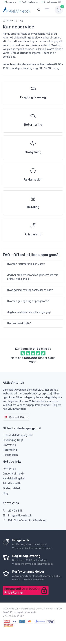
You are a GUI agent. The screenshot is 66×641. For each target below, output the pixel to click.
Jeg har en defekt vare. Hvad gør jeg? (29, 312)
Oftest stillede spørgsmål (18, 435)
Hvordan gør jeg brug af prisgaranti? (28, 301)
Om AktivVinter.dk (13, 473)
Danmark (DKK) (17, 417)
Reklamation (10, 454)
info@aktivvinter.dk (20, 515)
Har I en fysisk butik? (19, 323)
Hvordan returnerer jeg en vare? (26, 264)
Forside (10, 20)
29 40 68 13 (15, 510)
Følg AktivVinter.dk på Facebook (27, 520)
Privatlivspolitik (12, 483)
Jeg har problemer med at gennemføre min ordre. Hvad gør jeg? (32, 277)
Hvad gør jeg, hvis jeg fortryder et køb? (30, 290)
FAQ (21, 21)
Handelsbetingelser (14, 478)
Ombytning (9, 445)
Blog (5, 493)
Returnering (10, 450)
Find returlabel (11, 488)
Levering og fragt (13, 440)
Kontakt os (9, 468)
